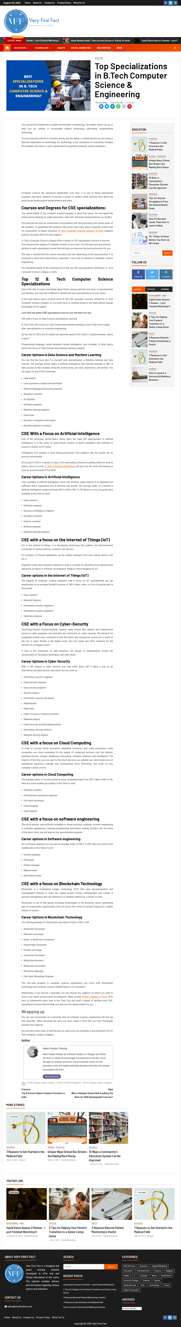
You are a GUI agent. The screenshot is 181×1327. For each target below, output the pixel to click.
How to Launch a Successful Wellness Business (160, 376)
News (119, 48)
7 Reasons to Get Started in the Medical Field (158, 146)
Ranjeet (22, 1160)
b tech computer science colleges (41, 1083)
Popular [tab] (151, 289)
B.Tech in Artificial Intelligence (69, 1083)
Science (146, 1280)
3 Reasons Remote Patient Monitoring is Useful (160, 341)
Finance (157, 1271)
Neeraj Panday (102, 103)
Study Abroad (130, 1285)
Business (51, 1147)
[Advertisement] (67, 170)
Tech (142, 1285)
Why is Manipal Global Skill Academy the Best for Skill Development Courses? (92, 1093)
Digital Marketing (81, 48)
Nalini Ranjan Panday (55, 1048)
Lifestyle (152, 313)
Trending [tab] (165, 289)
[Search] (175, 48)
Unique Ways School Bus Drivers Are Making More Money (159, 164)
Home (27, 3)
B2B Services (103, 48)
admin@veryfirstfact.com (19, 1306)
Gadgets (169, 1271)
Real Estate (166, 1275)
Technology (41, 48)
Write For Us (79, 3)
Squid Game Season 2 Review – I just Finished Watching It (159, 303)
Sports (157, 1280)
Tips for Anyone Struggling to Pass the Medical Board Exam (158, 203)
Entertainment (155, 295)
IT (134, 1275)
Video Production (131, 1290)
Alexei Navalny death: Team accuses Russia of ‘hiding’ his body (88, 40)
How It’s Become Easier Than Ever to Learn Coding (159, 222)
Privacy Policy (64, 3)
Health (61, 48)
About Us (37, 3)
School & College (131, 1280)
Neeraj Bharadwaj (68, 1160)
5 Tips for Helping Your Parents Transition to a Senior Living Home (68, 1232)
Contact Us (49, 3)
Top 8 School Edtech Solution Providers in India (43, 1093)
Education (19, 48)
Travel (166, 1285)
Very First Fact (99, 1323)
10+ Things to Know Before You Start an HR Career (159, 240)
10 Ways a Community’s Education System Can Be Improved (104, 1156)
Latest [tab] (137, 289)
